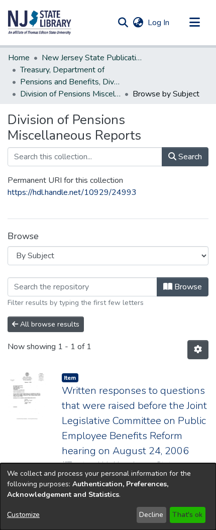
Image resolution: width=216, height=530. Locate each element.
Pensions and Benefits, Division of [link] (70, 81)
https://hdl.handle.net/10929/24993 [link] (72, 192)
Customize (23, 514)
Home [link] (19, 57)
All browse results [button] (48, 324)
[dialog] (108, 496)
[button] (40, 22)
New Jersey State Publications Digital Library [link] (92, 57)
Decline (151, 514)
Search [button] (189, 156)
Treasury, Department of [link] (62, 69)
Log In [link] (159, 22)
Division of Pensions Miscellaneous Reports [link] (70, 93)
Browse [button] (187, 286)
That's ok (187, 514)
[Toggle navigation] (194, 22)
